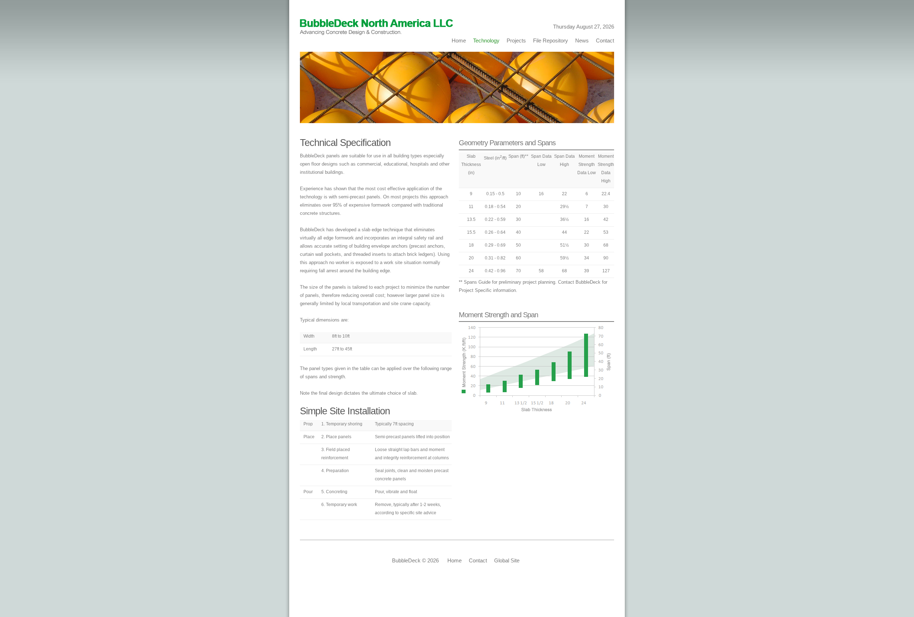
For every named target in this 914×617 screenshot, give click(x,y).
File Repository (550, 40)
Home (460, 40)
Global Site (506, 560)
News (582, 40)
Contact (603, 40)
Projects (516, 40)
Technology (486, 40)
